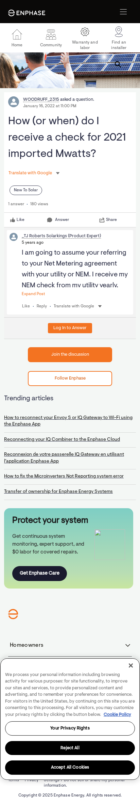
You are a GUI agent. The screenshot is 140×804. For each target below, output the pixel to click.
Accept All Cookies (70, 767)
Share (111, 220)
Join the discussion (70, 354)
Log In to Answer (70, 328)
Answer (62, 220)
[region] (70, 719)
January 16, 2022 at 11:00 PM (49, 106)
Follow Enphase (70, 378)
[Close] (130, 665)
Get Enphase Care (39, 573)
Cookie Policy (117, 714)
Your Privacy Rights (69, 728)
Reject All (69, 748)
